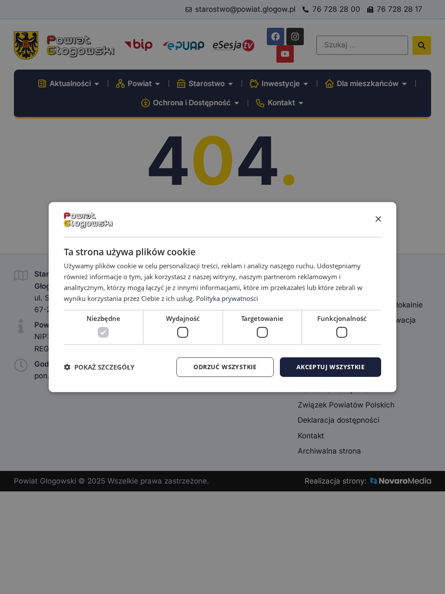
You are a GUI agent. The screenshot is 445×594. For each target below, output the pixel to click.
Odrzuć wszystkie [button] (224, 367)
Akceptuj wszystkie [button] (330, 367)
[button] (99, 367)
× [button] (378, 219)
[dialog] (222, 297)
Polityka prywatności (227, 298)
